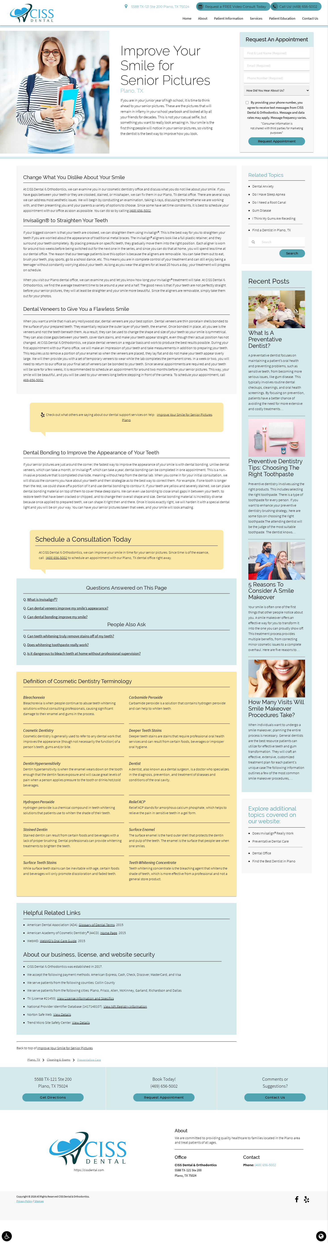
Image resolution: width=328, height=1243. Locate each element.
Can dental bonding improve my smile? (57, 617)
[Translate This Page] (321, 1236)
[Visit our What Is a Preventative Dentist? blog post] (276, 327)
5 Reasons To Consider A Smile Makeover (271, 591)
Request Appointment (164, 1097)
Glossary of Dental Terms (97, 924)
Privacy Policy (24, 1201)
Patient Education (282, 18)
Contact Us (310, 18)
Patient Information (228, 18)
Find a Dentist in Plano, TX (271, 230)
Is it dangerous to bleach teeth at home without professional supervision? (84, 653)
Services (256, 18)
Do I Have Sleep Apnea (268, 194)
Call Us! (298, 6)
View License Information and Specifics (85, 998)
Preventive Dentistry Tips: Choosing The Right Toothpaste (275, 468)
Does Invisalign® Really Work (272, 833)
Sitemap (39, 1201)
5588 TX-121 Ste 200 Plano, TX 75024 (159, 6)
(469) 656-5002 (140, 210)
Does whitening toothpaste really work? (58, 644)
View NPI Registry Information (125, 1006)
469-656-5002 (33, 380)
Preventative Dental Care (270, 841)
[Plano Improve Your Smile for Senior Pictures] (54, 152)
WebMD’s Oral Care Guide (58, 941)
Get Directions (53, 1097)
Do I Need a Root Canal (269, 202)
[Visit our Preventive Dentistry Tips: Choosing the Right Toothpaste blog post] (276, 455)
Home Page (108, 932)
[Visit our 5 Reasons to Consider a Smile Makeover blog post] (276, 578)
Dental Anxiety (263, 186)
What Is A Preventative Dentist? (265, 339)
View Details (62, 1014)
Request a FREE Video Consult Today (235, 6)
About (202, 18)
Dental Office (261, 853)
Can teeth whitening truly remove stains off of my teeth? (70, 636)
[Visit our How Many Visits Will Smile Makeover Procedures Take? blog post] (276, 696)
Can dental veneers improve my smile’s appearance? (67, 608)
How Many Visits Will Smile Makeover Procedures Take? (276, 708)
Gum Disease (261, 210)
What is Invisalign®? (42, 599)
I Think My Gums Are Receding (273, 218)
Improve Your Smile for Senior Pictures (65, 1048)
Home (187, 18)
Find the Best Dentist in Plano (273, 861)
